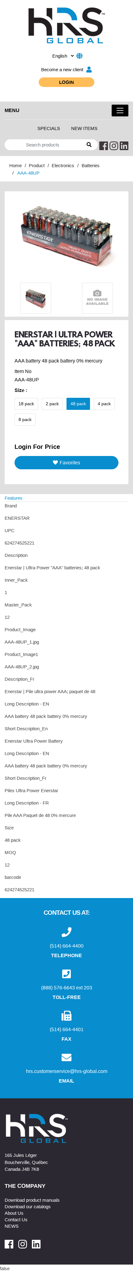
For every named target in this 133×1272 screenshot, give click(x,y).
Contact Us (16, 1219)
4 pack (104, 403)
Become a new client (62, 69)
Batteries (91, 165)
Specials (48, 128)
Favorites (70, 462)
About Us (14, 1212)
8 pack (25, 419)
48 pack (78, 403)
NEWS (12, 1225)
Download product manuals (32, 1199)
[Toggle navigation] (120, 110)
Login (66, 82)
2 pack (52, 403)
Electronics (63, 165)
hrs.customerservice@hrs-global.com (66, 1071)
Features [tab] (14, 497)
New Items (84, 128)
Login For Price (37, 446)
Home (15, 165)
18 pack (26, 403)
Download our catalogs (28, 1206)
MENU (12, 110)
